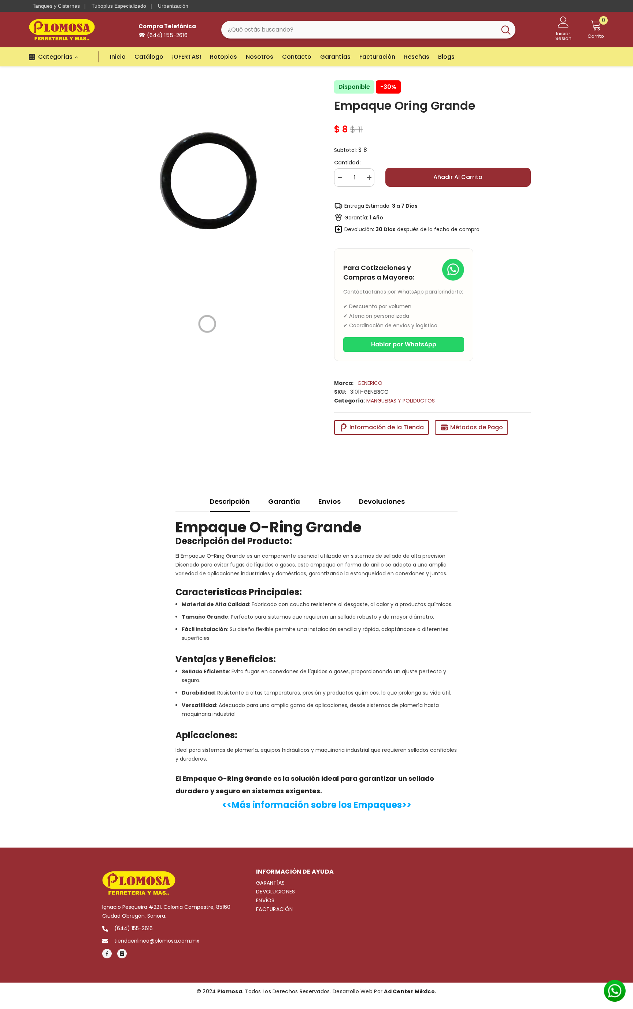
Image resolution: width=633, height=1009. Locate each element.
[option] (207, 182)
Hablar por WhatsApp (403, 344)
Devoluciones (382, 501)
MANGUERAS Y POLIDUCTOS (400, 400)
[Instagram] (122, 953)
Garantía (284, 501)
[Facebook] (107, 953)
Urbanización (173, 6)
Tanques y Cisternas (56, 6)
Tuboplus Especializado (119, 6)
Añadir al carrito (457, 177)
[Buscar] (368, 30)
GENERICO (370, 383)
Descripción (230, 501)
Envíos (329, 501)
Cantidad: (347, 162)
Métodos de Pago (476, 427)
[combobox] (358, 30)
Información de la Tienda (386, 427)
